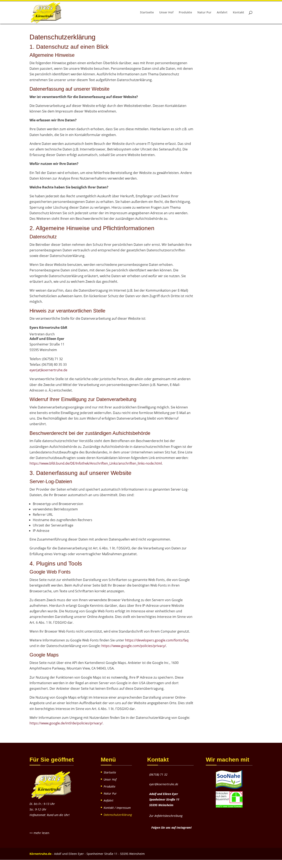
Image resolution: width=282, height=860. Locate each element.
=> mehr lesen (39, 833)
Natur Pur (204, 12)
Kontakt (238, 12)
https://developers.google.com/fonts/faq (156, 640)
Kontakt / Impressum (117, 808)
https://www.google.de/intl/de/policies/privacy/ (66, 723)
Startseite (147, 12)
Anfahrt (222, 12)
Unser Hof (166, 12)
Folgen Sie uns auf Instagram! (171, 827)
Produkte (185, 12)
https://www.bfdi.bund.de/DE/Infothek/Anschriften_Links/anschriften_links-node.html (96, 463)
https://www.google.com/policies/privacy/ (133, 646)
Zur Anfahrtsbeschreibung (165, 816)
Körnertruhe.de (40, 854)
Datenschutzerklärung (118, 815)
